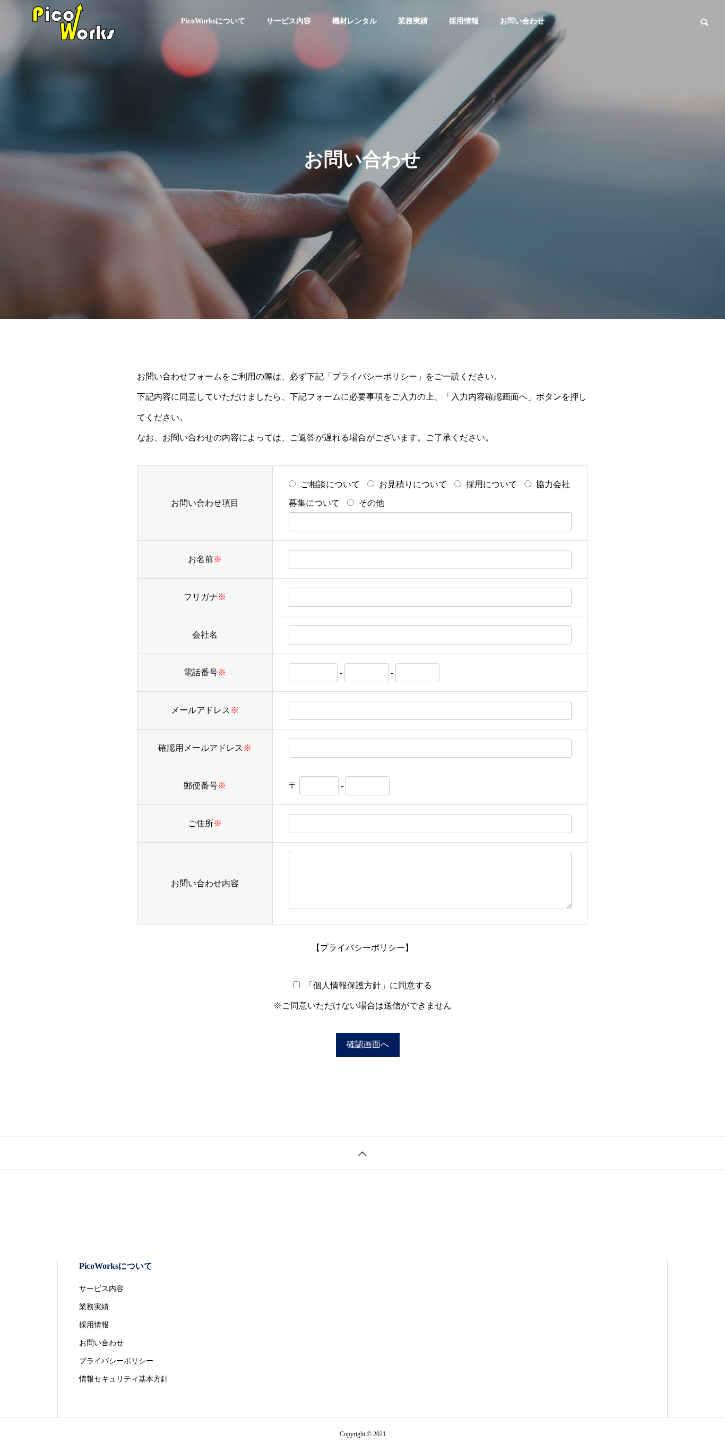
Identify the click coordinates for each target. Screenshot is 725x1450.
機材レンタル (354, 21)
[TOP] (362, 1153)
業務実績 (413, 21)
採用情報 (464, 21)
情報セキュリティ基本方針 (123, 1379)
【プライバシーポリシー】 (362, 947)
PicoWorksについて (213, 21)
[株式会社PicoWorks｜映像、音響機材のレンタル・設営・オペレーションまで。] (73, 21)
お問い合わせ (522, 21)
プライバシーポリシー (374, 376)
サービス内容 (288, 21)
